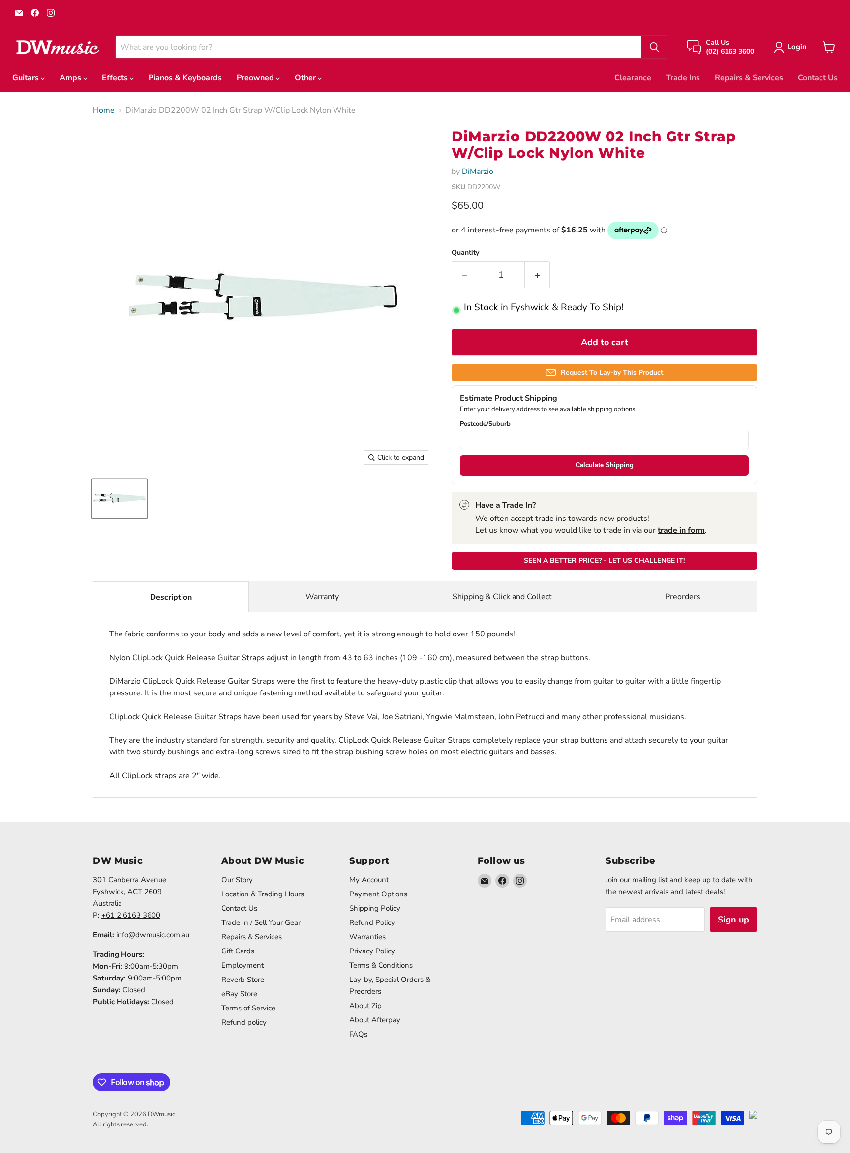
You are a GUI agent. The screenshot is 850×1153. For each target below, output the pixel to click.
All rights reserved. (120, 1124)
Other (306, 77)
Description (171, 597)
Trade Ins (683, 77)
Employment (242, 965)
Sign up (733, 919)
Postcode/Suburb (485, 424)
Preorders (682, 596)
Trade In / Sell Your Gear (261, 922)
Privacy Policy (372, 951)
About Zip (365, 1005)
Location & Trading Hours (262, 894)
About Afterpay (374, 1020)
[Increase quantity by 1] (537, 274)
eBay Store (239, 994)
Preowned (256, 77)
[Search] (654, 47)
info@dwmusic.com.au (152, 935)
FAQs (358, 1034)
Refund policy (244, 1022)
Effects (116, 77)
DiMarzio (477, 171)
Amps (71, 77)
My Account (369, 880)
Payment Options (378, 894)
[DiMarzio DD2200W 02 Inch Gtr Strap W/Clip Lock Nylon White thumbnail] (119, 498)
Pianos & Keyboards (185, 77)
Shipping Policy (374, 908)
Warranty (322, 596)
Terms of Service (248, 1008)
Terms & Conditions (381, 965)
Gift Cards (237, 951)
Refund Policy (372, 922)
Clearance (632, 77)
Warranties (367, 937)
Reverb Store (242, 979)
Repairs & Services (749, 77)
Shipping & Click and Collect (502, 596)
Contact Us (818, 77)
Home (104, 110)
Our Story (237, 880)
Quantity (465, 253)
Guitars (26, 77)
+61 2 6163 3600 (130, 915)
